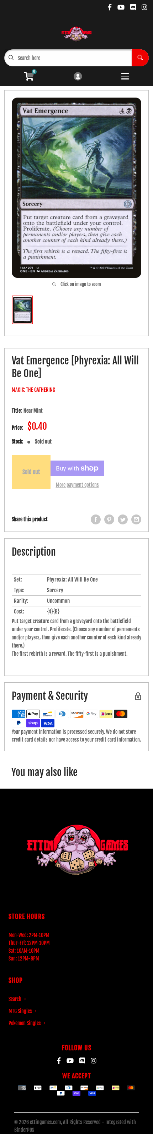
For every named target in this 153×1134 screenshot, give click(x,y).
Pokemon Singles (25, 1023)
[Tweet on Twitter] (123, 519)
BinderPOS (24, 1130)
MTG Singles (20, 1011)
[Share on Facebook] (96, 519)
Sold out (31, 471)
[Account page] (78, 77)
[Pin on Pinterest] (109, 519)
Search (15, 999)
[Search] (140, 57)
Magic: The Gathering (33, 390)
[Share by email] (136, 519)
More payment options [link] (77, 485)
